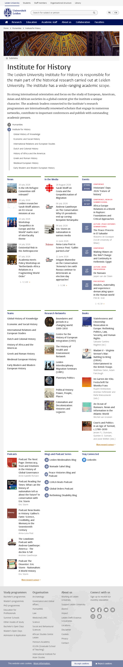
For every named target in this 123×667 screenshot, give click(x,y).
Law (34, 613)
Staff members (40, 3)
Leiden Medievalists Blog (60, 460)
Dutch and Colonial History (26, 148)
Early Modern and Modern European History (34, 168)
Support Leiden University (73, 604)
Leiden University (12, 3)
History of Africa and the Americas (29, 153)
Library (78, 3)
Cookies (65, 634)
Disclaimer (66, 629)
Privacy (65, 638)
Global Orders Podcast (59, 489)
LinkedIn (89, 460)
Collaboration (83, 22)
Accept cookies (81, 663)
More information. (41, 663)
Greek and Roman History (25, 158)
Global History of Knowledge (27, 134)
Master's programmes (14, 601)
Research (17, 22)
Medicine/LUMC (40, 617)
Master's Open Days (13, 631)
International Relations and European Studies (34, 143)
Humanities (16, 28)
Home (6, 28)
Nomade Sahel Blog (57, 467)
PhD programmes (12, 605)
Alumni (65, 608)
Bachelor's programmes (14, 596)
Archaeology (38, 596)
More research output (105, 444)
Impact (65, 613)
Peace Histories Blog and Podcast (60, 474)
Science (36, 622)
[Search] (94, 12)
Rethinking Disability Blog (61, 495)
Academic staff (49, 22)
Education (31, 22)
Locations (66, 625)
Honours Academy (41, 642)
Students (27, 3)
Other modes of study (14, 622)
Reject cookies (105, 663)
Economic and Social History (27, 139)
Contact (65, 643)
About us (66, 22)
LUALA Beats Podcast (58, 482)
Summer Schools (11, 617)
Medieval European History (26, 163)
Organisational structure (60, 3)
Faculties (99, 22)
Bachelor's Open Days (14, 626)
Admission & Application (15, 635)
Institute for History (21, 129)
